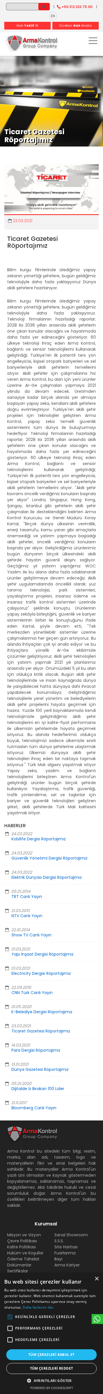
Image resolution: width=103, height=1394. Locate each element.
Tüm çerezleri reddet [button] (51, 1368)
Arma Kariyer (67, 1265)
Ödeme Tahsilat (23, 1259)
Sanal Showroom (71, 1235)
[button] (10, 1317)
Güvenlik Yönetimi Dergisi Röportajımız (49, 858)
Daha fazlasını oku (38, 1307)
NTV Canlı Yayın (26, 916)
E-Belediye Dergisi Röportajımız (41, 1012)
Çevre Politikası (22, 1241)
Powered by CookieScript (51, 1388)
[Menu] (93, 42)
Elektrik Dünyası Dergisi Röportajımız (46, 877)
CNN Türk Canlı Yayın (32, 992)
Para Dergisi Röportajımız (35, 1050)
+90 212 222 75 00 (77, 6)
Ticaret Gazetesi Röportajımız (40, 1031)
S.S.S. (59, 1241)
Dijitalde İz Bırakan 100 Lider (37, 1089)
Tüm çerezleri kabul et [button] (51, 1354)
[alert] (51, 1333)
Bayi (58, 1259)
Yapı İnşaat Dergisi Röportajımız (42, 954)
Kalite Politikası (21, 1247)
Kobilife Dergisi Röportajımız (38, 839)
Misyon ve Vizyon (24, 1235)
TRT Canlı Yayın (26, 896)
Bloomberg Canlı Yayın (33, 1108)
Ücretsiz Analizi (75, 25)
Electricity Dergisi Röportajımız (41, 973)
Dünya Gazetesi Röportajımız (40, 1069)
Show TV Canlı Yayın (31, 935)
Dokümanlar (19, 1265)
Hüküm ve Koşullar (25, 1253)
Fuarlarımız (65, 1253)
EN (53, 15)
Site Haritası (66, 1247)
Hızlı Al (27, 25)
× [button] (96, 1279)
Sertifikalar (17, 1271)
